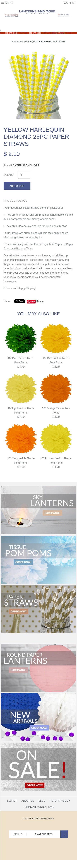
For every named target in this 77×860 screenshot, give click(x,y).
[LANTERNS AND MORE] (38, 9)
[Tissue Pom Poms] (38, 583)
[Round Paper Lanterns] (38, 691)
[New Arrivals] (38, 740)
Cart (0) (69, 2)
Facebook (30, 23)
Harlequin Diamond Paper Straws (44, 41)
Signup (18, 834)
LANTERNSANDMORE (25, 165)
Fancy (40, 301)
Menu (9, 2)
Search (12, 800)
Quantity (8, 174)
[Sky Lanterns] (38, 533)
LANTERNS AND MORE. (42, 818)
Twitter (34, 23)
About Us (27, 800)
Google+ (38, 23)
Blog (41, 800)
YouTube (47, 23)
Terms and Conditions (38, 806)
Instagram (43, 23)
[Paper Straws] (38, 632)
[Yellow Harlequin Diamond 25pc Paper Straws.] (38, 51)
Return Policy (60, 800)
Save (32, 301)
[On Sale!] (38, 790)
